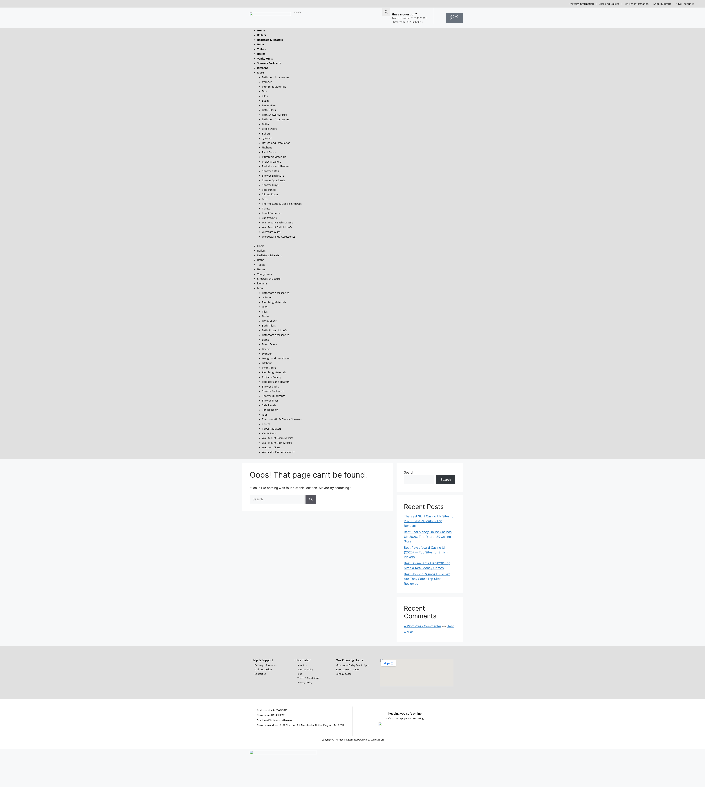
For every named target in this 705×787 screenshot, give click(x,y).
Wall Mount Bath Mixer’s (277, 227)
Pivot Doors (269, 152)
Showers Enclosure (269, 63)
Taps (264, 91)
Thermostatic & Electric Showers (282, 203)
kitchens (262, 68)
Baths (260, 44)
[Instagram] (351, 682)
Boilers (261, 35)
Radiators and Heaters (276, 166)
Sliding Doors (270, 194)
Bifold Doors (269, 128)
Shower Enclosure (273, 175)
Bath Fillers (269, 110)
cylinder (267, 82)
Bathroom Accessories (275, 77)
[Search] (311, 499)
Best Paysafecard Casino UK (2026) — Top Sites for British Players (426, 552)
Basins (261, 53)
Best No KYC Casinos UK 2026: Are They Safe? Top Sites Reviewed (427, 578)
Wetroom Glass (271, 232)
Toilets (261, 49)
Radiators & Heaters (270, 40)
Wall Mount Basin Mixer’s (277, 222)
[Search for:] (278, 499)
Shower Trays (270, 185)
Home (261, 30)
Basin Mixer (269, 105)
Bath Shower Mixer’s (274, 114)
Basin (265, 100)
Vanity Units (265, 58)
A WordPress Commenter (422, 626)
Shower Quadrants (273, 180)
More (260, 72)
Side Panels (269, 189)
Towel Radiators (271, 213)
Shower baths (270, 171)
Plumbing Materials (274, 86)
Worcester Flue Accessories (278, 236)
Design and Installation (276, 143)
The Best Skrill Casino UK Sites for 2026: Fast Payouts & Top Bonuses (429, 521)
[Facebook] (340, 682)
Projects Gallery (271, 161)
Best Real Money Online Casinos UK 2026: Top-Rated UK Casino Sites (428, 536)
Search (409, 472)
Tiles (265, 96)
